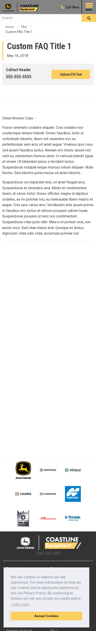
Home (9, 27)
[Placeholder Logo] (9, 7)
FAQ (24, 27)
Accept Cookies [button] (46, 616)
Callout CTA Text (71, 74)
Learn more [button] (20, 604)
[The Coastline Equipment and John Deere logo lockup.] (48, 543)
